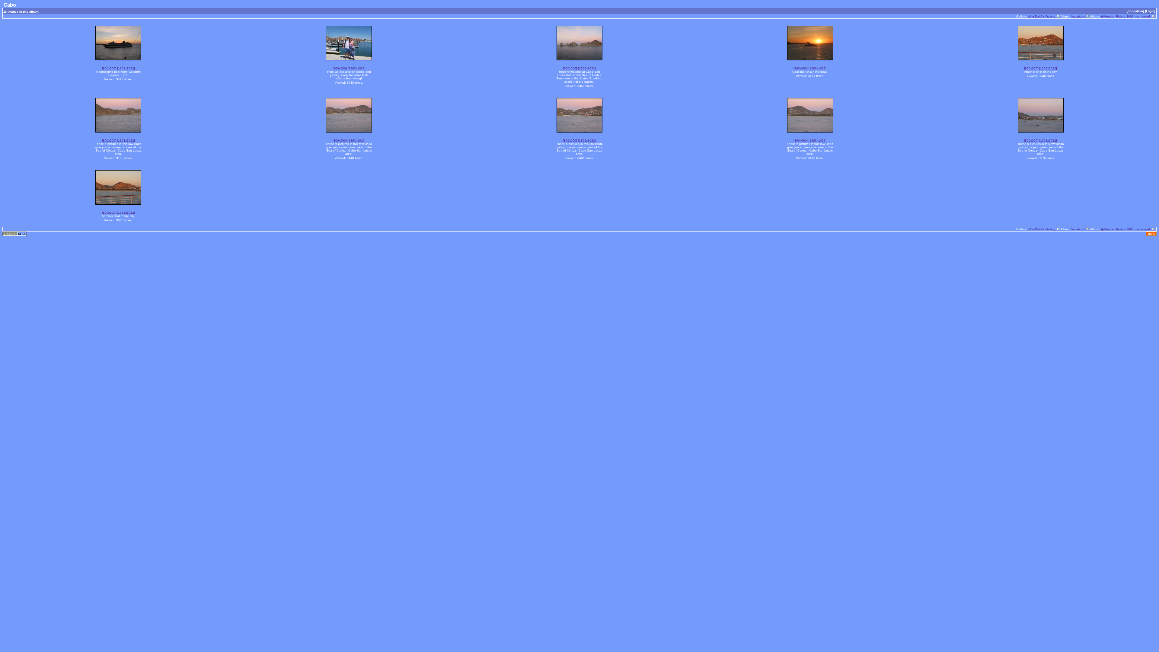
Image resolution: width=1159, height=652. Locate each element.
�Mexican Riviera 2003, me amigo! (1126, 16)
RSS (1151, 233)
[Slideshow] (1135, 11)
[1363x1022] (126, 68)
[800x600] (109, 68)
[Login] (1150, 11)
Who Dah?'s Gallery (1042, 16)
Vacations (1078, 16)
